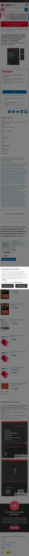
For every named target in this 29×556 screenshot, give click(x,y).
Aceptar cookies (21, 285)
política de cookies (18, 282)
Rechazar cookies (7, 285)
